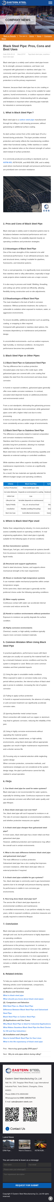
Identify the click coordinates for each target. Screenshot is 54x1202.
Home (31, 36)
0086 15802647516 (28, 1098)
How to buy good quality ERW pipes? (23, 1049)
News (39, 36)
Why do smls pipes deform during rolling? (24, 1054)
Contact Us (17, 1128)
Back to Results (10, 36)
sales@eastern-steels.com (21, 1102)
